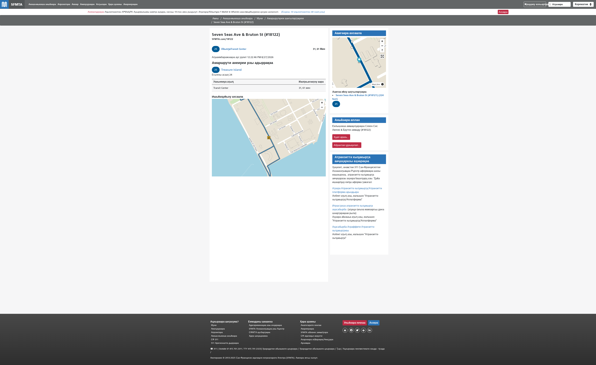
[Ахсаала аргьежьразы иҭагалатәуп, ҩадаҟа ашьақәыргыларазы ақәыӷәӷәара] (382, 50)
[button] (583, 4)
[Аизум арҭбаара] (382, 41)
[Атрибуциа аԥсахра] (382, 84)
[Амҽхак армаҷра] (382, 45)
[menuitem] (42, 4)
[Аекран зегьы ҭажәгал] (382, 56)
